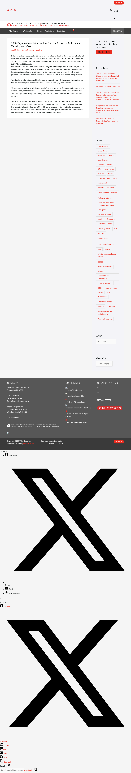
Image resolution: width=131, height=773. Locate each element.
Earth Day (101, 173)
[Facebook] (11, 10)
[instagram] (98, 393)
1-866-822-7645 (16, 398)
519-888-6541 (14, 418)
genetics (100, 219)
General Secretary (104, 214)
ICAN (115, 229)
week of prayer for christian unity (105, 312)
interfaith (101, 233)
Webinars (111, 306)
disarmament (109, 169)
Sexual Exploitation (105, 283)
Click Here (104, 52)
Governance (111, 219)
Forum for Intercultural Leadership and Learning (107, 204)
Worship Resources (105, 319)
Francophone (102, 210)
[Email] (7, 589)
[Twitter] (8, 10)
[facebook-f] (98, 390)
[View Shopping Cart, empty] (72, 31)
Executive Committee (106, 188)
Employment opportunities (107, 178)
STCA (100, 288)
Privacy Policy (28, 444)
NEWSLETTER (104, 400)
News (24, 50)
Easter (110, 173)
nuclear (107, 249)
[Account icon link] (111, 10)
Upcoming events (105, 301)
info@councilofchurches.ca (19, 401)
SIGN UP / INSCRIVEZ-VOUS (110, 408)
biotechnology (103, 160)
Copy (28, 770)
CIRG (100, 169)
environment (102, 183)
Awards (111, 155)
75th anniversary (103, 146)
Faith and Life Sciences (107, 193)
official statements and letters (107, 255)
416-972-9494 (14, 396)
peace (100, 262)
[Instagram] (15, 10)
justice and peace (106, 244)
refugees (100, 271)
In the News (103, 239)
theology (100, 292)
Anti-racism (101, 155)
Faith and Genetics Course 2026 (108, 87)
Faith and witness (104, 198)
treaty (108, 292)
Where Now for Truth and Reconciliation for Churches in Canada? (107, 121)
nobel (99, 249)
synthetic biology (111, 288)
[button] (122, 24)
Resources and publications (103, 277)
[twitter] (98, 387)
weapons (101, 306)
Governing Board (105, 224)
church (109, 164)
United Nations (102, 297)
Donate (118, 2)
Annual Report (102, 151)
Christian (101, 164)
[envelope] (114, 18)
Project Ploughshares (105, 266)
